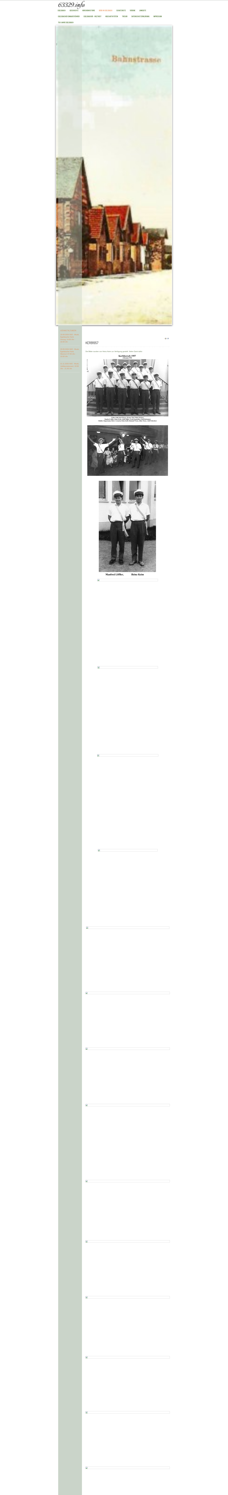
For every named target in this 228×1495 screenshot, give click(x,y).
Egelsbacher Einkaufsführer (69, 16)
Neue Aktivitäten (111, 16)
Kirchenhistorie (88, 10)
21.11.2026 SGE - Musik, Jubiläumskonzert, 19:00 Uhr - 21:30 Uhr (69, 366)
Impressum (157, 16)
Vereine (132, 10)
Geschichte (74, 10)
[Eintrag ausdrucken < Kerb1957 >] (165, 338)
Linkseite (142, 10)
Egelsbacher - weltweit (92, 16)
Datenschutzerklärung (140, 16)
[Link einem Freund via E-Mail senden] (168, 338)
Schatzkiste (121, 10)
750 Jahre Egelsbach (66, 22)
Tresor (124, 16)
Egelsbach (62, 10)
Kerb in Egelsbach (105, 10)
